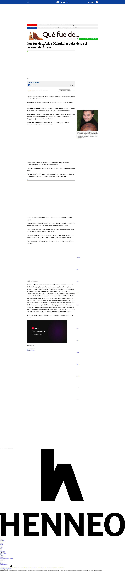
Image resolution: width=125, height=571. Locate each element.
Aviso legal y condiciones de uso (4, 567)
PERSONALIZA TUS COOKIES (30, 567)
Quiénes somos (46, 567)
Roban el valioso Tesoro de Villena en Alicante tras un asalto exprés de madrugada (56, 25)
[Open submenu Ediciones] (91, 2)
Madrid (1, 538)
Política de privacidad (12, 567)
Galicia (1, 550)
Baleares (1, 545)
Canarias (1, 543)
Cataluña (1, 539)
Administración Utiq (38, 567)
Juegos (1, 554)
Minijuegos (1, 555)
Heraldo (1, 561)
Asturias (1, 547)
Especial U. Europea (3, 553)
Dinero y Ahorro (2, 559)
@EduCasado (79, 138)
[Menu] (28, 2)
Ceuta (1, 548)
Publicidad (1, 563)
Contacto (42, 567)
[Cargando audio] (29, 85)
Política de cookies (18, 567)
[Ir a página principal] (62, 2)
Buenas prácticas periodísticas (52, 567)
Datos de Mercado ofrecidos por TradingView (6, 558)
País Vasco (1, 544)
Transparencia (23, 567)
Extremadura (2, 549)
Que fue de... (30, 90)
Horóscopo (78, 257)
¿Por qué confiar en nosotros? (31, 350)
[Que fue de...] (62, 35)
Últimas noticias (2, 551)
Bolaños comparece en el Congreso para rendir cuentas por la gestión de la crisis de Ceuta (58, 28)
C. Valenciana (2, 542)
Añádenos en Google (65, 90)
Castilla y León (2, 540)
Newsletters (1, 557)
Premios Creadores (2, 556)
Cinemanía (1, 562)
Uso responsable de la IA (60, 567)
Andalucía (1, 541)
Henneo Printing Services (3, 564)
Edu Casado (31, 92)
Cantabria (1, 546)
